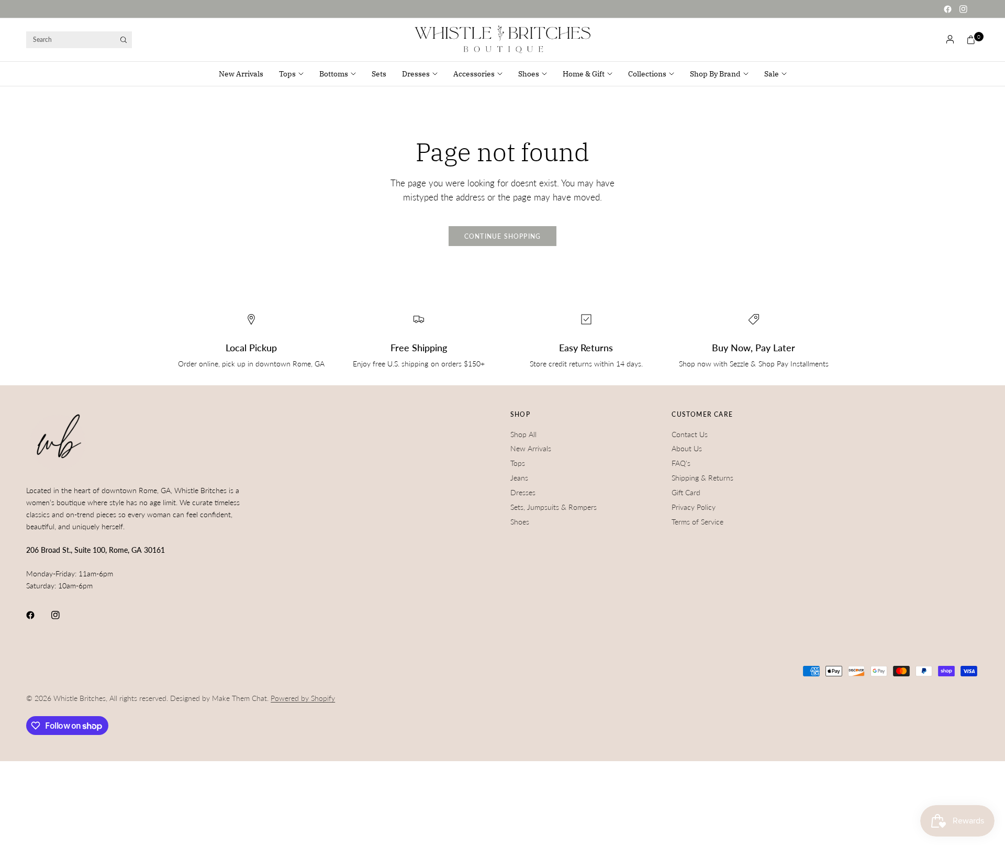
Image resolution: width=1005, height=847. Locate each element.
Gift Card (686, 492)
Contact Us (690, 434)
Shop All (523, 434)
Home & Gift (584, 74)
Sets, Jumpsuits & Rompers (553, 507)
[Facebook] (947, 9)
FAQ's (681, 463)
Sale (771, 74)
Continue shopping (502, 236)
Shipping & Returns (702, 477)
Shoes (528, 74)
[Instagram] (963, 9)
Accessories (474, 74)
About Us (687, 448)
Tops (287, 74)
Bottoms (333, 74)
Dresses (416, 74)
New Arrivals (241, 74)
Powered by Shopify (303, 698)
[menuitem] (245, 74)
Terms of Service (697, 521)
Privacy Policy (694, 507)
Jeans (519, 477)
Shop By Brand (715, 74)
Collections (647, 74)
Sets (379, 74)
